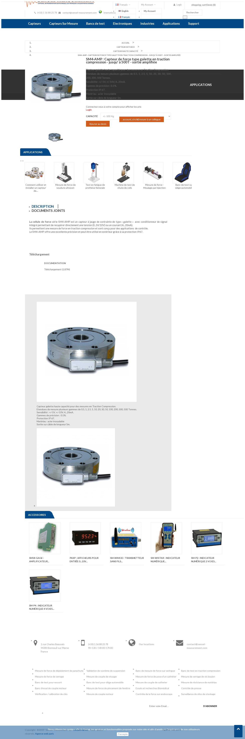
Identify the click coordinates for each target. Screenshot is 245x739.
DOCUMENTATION (55, 263)
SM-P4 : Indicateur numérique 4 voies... (41, 607)
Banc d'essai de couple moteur (50, 688)
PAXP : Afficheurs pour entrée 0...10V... (84, 560)
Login (89, 109)
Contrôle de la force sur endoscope (154, 694)
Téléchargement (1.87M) (57, 269)
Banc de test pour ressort (48, 682)
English (125, 11)
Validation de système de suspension (105, 670)
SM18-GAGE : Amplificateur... (39, 560)
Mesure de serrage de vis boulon (198, 676)
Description (43, 206)
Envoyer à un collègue (141, 119)
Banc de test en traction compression (200, 670)
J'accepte (123, 734)
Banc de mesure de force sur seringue (155, 670)
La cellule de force (40, 221)
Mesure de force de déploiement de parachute (59, 670)
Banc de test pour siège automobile (105, 682)
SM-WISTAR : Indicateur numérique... (165, 560)
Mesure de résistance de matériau (199, 682)
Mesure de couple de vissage (101, 676)
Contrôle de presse (191, 688)
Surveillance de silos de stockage (198, 694)
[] (185, 17)
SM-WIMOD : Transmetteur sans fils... (127, 560)
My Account (150, 11)
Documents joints (48, 211)
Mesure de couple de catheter (151, 682)
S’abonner (210, 706)
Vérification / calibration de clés (51, 694)
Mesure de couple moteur (99, 694)
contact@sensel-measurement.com (79, 12)
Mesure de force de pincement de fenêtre (108, 688)
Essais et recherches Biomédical (153, 688)
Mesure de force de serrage (49, 676)
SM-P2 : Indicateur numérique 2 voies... (203, 560)
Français (126, 17)
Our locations (146, 644)
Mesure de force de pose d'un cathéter (156, 676)
